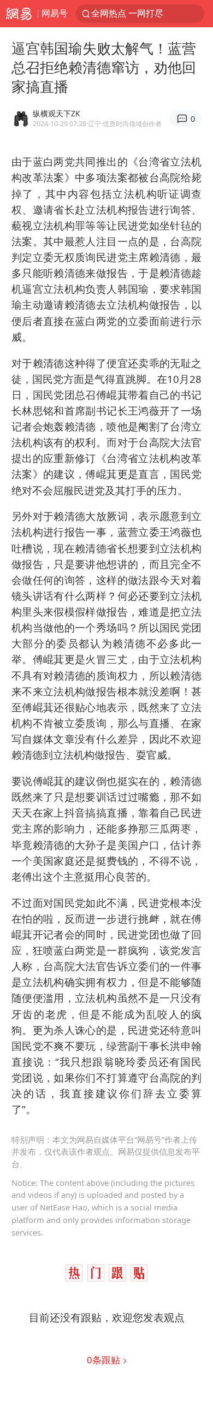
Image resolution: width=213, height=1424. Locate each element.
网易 (19, 13)
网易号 (55, 13)
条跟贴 (104, 1360)
